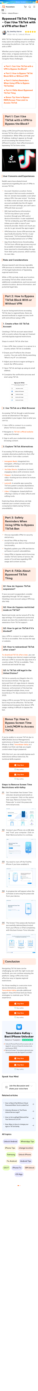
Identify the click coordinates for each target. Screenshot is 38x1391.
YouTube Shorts (10, 469)
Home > (4, 13)
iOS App (19, 1174)
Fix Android (12, 1161)
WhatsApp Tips (27, 1141)
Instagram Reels (10, 461)
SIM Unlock (29, 1168)
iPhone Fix (17, 1168)
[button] (18, 1185)
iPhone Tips (10, 1148)
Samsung (11, 1154)
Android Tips (25, 1161)
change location (26, 1148)
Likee (6, 491)
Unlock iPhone (24, 34)
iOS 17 (6, 1168)
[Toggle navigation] (33, 6)
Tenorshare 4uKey (21, 744)
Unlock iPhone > (13, 13)
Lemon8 (7, 483)
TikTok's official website (23, 432)
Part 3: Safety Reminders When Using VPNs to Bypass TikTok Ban (16, 83)
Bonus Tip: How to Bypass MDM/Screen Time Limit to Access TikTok (16, 100)
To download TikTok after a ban (15, 655)
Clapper (7, 475)
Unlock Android (10, 1141)
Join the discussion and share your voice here (19, 1087)
